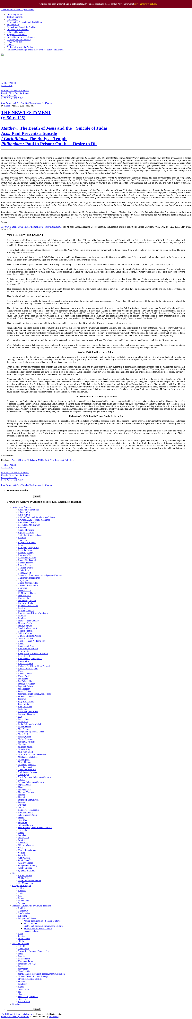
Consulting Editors (15, 14)
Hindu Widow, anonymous (30, 658)
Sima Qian (22, 820)
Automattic (53, 1016)
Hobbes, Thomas (25, 663)
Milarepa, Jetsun (25, 747)
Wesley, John (24, 858)
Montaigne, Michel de (28, 757)
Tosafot (21, 840)
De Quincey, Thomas (27, 593)
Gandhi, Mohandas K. (28, 628)
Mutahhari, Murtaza (27, 764)
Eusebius (22, 618)
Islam (20, 933)
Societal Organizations (28, 996)
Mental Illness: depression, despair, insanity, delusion (41, 974)
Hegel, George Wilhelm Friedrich (33, 653)
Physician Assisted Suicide (30, 979)
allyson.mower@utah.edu (145, 4)
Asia (20, 895)
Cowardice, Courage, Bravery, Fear (34, 951)
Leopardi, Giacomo (26, 714)
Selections (69, 460)
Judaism (21, 936)
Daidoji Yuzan (24, 590)
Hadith (21, 643)
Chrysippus (23, 580)
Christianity (32, 460)
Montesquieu (24, 759)
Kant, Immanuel (25, 706)
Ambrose (22, 527)
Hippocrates (23, 661)
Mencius (22, 744)
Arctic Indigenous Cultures (30, 535)
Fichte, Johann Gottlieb (28, 620)
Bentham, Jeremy (25, 552)
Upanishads (23, 842)
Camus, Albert (24, 573)
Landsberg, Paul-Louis (28, 711)
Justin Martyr (24, 704)
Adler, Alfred (24, 515)
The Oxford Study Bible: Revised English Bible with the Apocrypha (31, 227)
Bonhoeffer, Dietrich (27, 560)
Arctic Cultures (30, 923)
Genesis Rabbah (25, 631)
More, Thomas (24, 762)
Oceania (21, 903)
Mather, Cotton (24, 737)
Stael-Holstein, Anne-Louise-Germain (35, 827)
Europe (21, 898)
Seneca (21, 817)
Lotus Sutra (23, 721)
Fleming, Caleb (25, 623)
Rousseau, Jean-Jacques (28, 810)
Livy (20, 716)
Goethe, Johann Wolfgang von (31, 641)
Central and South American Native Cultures (43, 926)
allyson (7, 106)
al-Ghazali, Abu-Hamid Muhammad (34, 520)
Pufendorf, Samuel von (28, 800)
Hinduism (22, 916)
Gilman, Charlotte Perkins (29, 636)
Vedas (20, 848)
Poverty (21, 981)
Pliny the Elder (24, 789)
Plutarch (21, 797)
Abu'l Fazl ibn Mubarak (28, 510)
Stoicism (22, 999)
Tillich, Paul (23, 837)
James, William (24, 691)
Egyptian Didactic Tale (28, 605)
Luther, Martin (24, 726)
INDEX (10, 44)
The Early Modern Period (29, 880)
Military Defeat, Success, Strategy (33, 976)
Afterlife (21, 946)
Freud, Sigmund (25, 626)
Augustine (22, 540)
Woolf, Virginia (25, 868)
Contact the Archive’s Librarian (21, 37)
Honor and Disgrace (27, 961)
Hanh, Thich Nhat (26, 646)
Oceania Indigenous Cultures (31, 782)
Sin (19, 991)
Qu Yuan (22, 805)
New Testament (57, 460)
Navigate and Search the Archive (21, 27)
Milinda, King (24, 749)
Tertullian (22, 835)
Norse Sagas (23, 774)
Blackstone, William (27, 557)
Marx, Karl (23, 734)
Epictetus (22, 608)
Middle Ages (23, 878)
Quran (21, 807)
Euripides (22, 615)
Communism (23, 948)
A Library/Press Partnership (19, 39)
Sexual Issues (24, 989)
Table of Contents (14, 17)
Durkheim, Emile (25, 603)
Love (20, 966)
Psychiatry (22, 984)
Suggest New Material (17, 34)
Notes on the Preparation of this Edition (24, 22)
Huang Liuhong (25, 673)
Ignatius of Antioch (26, 684)
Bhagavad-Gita (24, 555)
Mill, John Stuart (25, 752)
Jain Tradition (24, 689)
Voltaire (21, 853)
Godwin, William (25, 638)
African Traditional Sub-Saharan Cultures (36, 517)
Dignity (21, 956)
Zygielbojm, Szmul (26, 870)
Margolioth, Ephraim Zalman (31, 731)
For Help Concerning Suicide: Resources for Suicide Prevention (35, 49)
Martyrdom (23, 969)
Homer (21, 671)
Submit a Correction (16, 32)
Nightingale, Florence (27, 772)
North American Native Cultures (38, 928)
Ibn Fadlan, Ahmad (26, 681)
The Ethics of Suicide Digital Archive (17, 9)
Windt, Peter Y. (24, 860)
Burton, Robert (24, 565)
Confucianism (24, 913)
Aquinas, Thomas (26, 532)
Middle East (43, 460)
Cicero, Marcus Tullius (28, 583)
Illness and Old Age (27, 964)
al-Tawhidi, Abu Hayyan (29, 525)
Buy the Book (13, 24)
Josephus (22, 699)
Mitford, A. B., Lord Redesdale (32, 754)
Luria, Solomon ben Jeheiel (30, 724)
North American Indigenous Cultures (34, 777)
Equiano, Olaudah (26, 610)
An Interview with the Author (20, 47)
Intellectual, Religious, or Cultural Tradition (31, 906)
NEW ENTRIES (14, 42)
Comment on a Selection (18, 29)
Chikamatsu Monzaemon (29, 578)
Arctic (20, 893)
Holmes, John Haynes (28, 668)
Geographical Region (21, 885)
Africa (21, 888)
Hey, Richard (24, 656)
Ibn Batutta (23, 679)
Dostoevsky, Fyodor (27, 600)
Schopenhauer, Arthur (27, 815)
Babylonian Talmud (27, 542)
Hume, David (24, 676)
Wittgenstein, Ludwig (27, 865)
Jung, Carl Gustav (26, 701)
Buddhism (22, 908)
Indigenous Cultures (27, 918)
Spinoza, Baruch (25, 825)
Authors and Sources (21, 507)
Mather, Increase (25, 739)
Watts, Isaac (23, 855)
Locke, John (23, 719)
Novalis (21, 779)
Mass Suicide (24, 971)
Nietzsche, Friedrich (27, 769)
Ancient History (19, 460)
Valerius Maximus (26, 845)
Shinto (21, 941)
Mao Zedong (24, 729)
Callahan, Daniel (25, 568)
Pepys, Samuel (24, 784)
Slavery (21, 994)
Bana (20, 545)
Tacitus (21, 832)
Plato (20, 787)
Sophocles (22, 822)
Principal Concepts (20, 943)
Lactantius (22, 709)
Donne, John (23, 598)
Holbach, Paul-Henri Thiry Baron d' (34, 666)
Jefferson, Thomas (26, 696)
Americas (22, 890)
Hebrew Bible (24, 651)
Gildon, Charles (25, 633)
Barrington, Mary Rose (28, 547)
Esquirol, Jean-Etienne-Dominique (33, 613)
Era (13, 873)
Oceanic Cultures (31, 931)
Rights (21, 986)
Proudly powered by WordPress (15, 1016)
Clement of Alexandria (28, 585)
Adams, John (24, 512)
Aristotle (22, 537)
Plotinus (21, 795)
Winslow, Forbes (25, 863)
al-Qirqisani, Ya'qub (27, 522)
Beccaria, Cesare (25, 550)
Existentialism (24, 958)
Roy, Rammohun (25, 812)
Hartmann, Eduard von (28, 648)
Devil (20, 953)
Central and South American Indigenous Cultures (40, 575)
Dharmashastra (24, 595)
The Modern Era (25, 883)
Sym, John (22, 830)
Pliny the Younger (26, 792)
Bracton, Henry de (26, 562)
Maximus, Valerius (26, 742)
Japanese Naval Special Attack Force (34, 694)
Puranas (21, 802)
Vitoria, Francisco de (27, 850)
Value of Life (24, 1001)
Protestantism (24, 938)
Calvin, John (23, 570)
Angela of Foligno (26, 530)
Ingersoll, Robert (25, 686)
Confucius (22, 588)
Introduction (12, 19)
